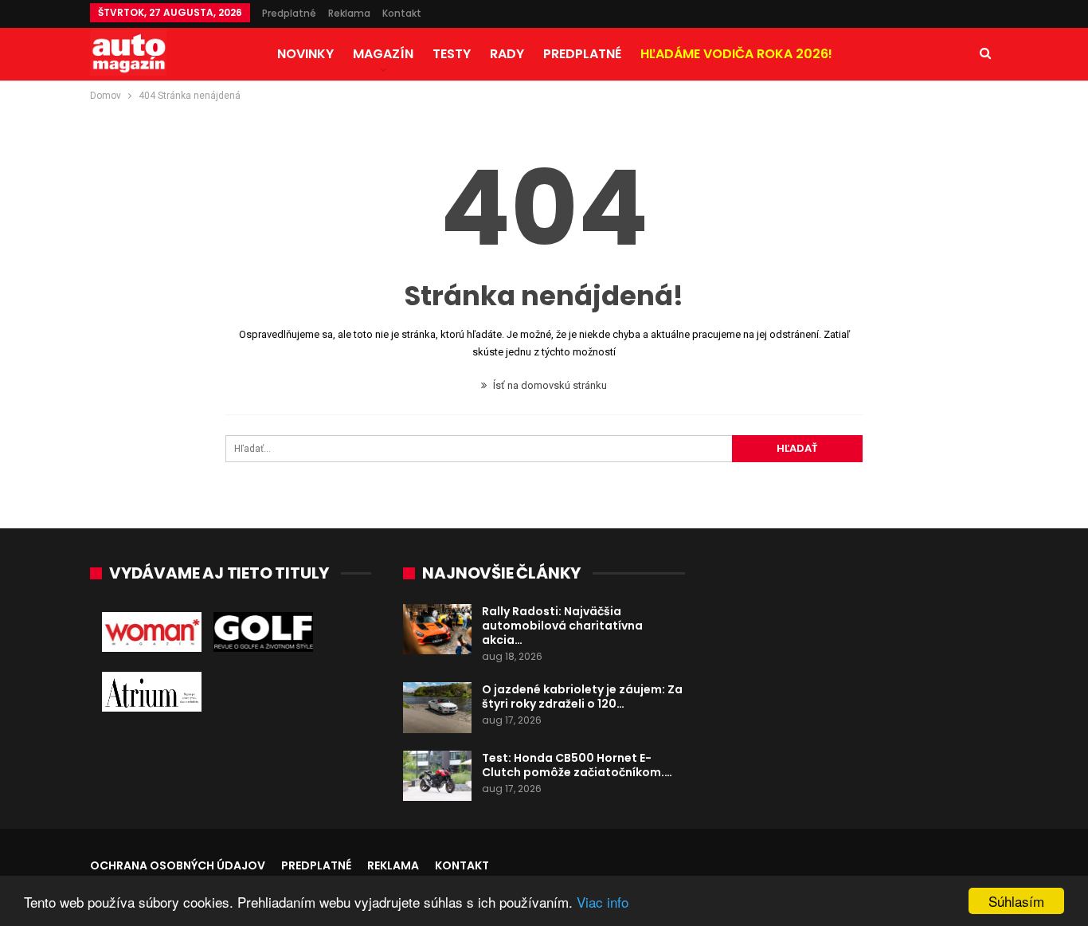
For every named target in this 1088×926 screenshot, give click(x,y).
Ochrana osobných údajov (177, 865)
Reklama (349, 13)
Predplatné (289, 13)
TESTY (451, 54)
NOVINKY (305, 54)
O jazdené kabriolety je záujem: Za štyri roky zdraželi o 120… (582, 696)
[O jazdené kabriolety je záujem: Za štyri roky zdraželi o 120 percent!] (437, 707)
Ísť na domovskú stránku (549, 385)
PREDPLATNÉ (582, 54)
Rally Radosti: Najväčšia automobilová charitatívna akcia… (562, 625)
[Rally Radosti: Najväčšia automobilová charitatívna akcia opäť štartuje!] (437, 629)
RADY (507, 54)
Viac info (602, 902)
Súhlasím (1016, 901)
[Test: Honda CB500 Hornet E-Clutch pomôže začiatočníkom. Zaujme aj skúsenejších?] (437, 776)
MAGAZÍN (383, 54)
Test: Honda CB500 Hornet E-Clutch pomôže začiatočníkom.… (577, 765)
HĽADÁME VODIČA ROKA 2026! (736, 54)
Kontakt (401, 13)
